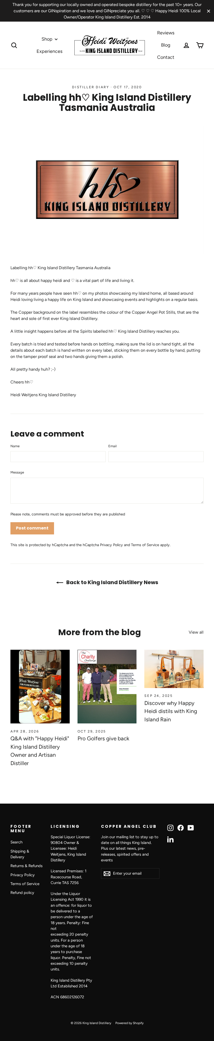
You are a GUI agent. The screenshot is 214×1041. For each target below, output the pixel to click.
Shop (47, 39)
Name (15, 446)
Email (112, 446)
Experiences (49, 51)
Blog (165, 45)
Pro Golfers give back (103, 738)
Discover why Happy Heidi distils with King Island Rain (170, 711)
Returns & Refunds (26, 865)
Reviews (165, 33)
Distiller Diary (90, 87)
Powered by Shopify (129, 1023)
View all (196, 632)
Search (16, 842)
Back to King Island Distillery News (111, 582)
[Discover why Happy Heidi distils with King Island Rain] (174, 669)
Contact (165, 57)
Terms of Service (145, 544)
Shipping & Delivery (19, 854)
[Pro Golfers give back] (107, 686)
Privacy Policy (111, 544)
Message (17, 472)
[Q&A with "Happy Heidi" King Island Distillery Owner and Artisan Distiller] (40, 686)
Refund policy (22, 892)
